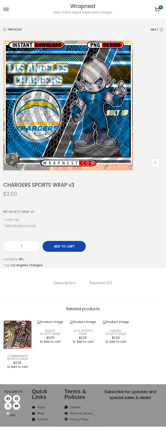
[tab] (65, 283)
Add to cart (64, 246)
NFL (21, 259)
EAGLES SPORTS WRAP (50, 332)
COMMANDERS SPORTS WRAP (17, 357)
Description (65, 283)
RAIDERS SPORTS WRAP (115, 332)
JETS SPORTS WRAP (83, 332)
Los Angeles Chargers (27, 265)
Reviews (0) (100, 283)
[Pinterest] (16, 398)
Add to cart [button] (19, 366)
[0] (157, 9)
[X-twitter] (8, 406)
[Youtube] (16, 406)
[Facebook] (8, 398)
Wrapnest (83, 6)
